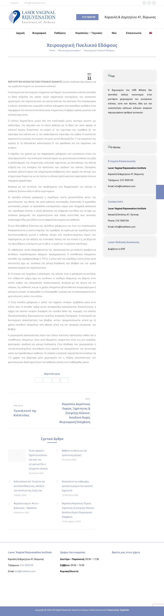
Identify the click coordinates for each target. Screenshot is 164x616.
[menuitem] (18, 33)
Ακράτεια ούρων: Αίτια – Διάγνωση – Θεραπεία (26, 505)
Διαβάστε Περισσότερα (128, 125)
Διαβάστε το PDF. (116, 249)
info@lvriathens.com (34, 3)
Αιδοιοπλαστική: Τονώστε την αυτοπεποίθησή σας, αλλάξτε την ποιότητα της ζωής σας (29, 486)
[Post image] (17, 455)
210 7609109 (126, 180)
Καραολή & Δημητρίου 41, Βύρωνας (130, 17)
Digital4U (124, 610)
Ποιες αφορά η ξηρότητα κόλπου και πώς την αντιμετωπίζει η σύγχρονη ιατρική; (38, 459)
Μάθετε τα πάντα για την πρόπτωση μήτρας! (74, 452)
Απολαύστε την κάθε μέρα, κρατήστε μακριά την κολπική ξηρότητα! (77, 486)
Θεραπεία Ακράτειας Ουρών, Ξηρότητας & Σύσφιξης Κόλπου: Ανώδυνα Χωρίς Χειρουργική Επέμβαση (78, 510)
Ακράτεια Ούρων (80, 610)
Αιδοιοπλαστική (97, 610)
